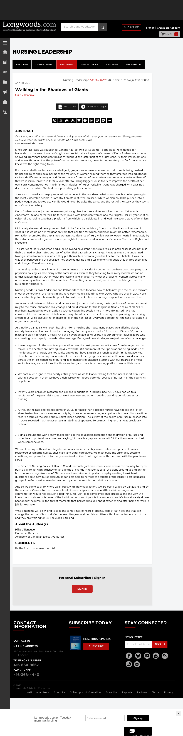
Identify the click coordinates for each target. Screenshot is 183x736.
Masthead (112, 64)
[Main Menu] (5, 44)
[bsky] (138, 656)
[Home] (5, 52)
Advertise (111, 692)
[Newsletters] (137, 664)
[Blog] (129, 666)
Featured (22, 64)
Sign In (82, 589)
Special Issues (89, 64)
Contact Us (22, 641)
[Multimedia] (5, 92)
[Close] (178, 713)
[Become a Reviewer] (61, 120)
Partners (142, 692)
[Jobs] (5, 102)
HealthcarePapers (97, 639)
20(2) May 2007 (97, 80)
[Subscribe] (5, 112)
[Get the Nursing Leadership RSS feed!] (73, 120)
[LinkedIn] (147, 656)
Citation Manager (96, 107)
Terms (156, 692)
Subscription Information (85, 692)
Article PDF (70, 107)
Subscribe (131, 27)
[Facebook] (129, 656)
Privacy (168, 692)
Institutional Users (38, 692)
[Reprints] (55, 120)
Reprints (127, 692)
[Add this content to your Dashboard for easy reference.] (79, 120)
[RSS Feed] (165, 656)
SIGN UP (160, 644)
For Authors (133, 64)
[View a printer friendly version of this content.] (67, 120)
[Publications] (5, 82)
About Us (60, 692)
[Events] (5, 72)
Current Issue (44, 64)
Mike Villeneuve (25, 95)
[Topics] (5, 62)
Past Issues (66, 64)
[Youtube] (156, 656)
